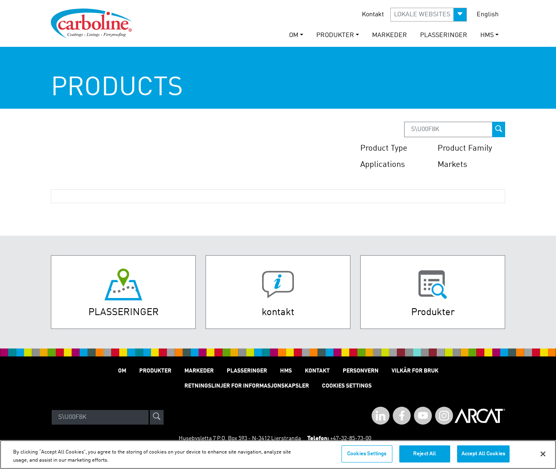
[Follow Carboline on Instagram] (444, 416)
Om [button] (293, 35)
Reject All (424, 453)
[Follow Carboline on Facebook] (402, 416)
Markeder (389, 35)
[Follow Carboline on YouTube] (423, 416)
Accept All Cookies (483, 453)
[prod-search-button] (498, 129)
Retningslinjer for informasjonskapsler (246, 386)
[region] (278, 454)
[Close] (543, 454)
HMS (286, 371)
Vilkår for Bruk (415, 371)
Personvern (361, 371)
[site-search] (156, 417)
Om (122, 371)
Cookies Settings (366, 453)
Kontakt (373, 14)
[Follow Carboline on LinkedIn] (381, 416)
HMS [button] (487, 35)
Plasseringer (443, 35)
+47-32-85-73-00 (350, 438)
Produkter (155, 371)
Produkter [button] (335, 35)
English (488, 14)
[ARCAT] (480, 417)
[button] (428, 15)
